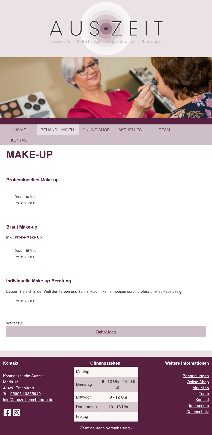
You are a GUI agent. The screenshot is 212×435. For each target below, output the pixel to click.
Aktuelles (130, 129)
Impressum (199, 405)
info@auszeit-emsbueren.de (28, 399)
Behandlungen (57, 129)
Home (20, 129)
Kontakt (20, 140)
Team (164, 129)
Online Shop (96, 129)
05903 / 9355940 (25, 393)
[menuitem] (20, 129)
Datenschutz (197, 411)
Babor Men (106, 331)
